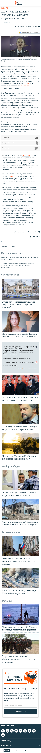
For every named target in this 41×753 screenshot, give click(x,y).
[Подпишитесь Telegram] (20, 731)
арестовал (26, 155)
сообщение (25, 86)
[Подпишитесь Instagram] (25, 731)
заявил (11, 176)
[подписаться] (3, 735)
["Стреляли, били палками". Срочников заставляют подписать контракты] (20, 644)
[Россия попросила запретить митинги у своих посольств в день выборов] (20, 546)
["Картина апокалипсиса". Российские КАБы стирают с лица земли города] (20, 509)
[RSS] (29, 731)
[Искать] (34, 750)
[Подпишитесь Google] (3, 731)
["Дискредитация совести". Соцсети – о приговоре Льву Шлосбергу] (20, 480)
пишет (26, 83)
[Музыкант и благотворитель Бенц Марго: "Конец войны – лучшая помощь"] (20, 289)
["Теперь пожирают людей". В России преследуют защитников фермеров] (20, 614)
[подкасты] (16, 750)
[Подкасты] (34, 731)
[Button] (19, 27)
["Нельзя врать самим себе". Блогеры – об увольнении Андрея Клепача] (20, 414)
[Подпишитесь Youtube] (16, 731)
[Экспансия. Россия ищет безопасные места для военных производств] (20, 385)
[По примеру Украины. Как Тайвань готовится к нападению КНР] (20, 443)
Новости (4, 8)
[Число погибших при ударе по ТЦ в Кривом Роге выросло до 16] (20, 578)
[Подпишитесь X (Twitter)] (12, 731)
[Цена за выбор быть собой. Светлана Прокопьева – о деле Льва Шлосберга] (20, 321)
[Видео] (25, 750)
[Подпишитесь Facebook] (7, 731)
